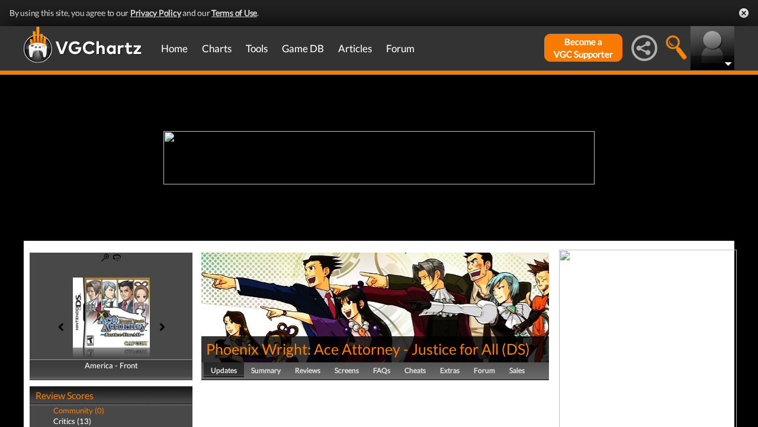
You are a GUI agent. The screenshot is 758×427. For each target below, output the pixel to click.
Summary (266, 370)
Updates (224, 370)
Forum (400, 48)
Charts (217, 48)
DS (515, 349)
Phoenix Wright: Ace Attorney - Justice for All (352, 349)
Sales (517, 370)
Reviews (307, 370)
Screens (347, 370)
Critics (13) (72, 421)
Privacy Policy (155, 13)
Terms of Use (234, 13)
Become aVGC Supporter (583, 47)
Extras (450, 370)
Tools (257, 48)
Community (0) (78, 410)
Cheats (415, 370)
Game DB (303, 48)
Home (174, 48)
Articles (355, 48)
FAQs (381, 370)
